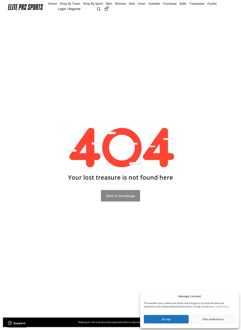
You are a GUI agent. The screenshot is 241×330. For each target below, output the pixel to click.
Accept (166, 319)
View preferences (213, 319)
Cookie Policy (221, 306)
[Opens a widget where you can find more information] (17, 323)
